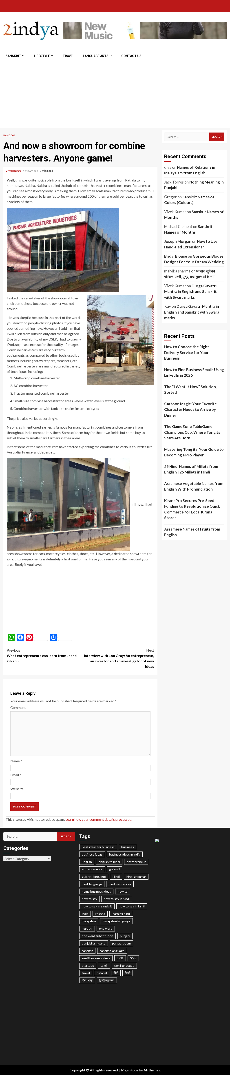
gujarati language (94, 876)
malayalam (89, 921)
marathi (87, 928)
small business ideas (96, 958)
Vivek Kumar (14, 171)
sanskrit (87, 951)
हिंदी (116, 973)
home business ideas (96, 891)
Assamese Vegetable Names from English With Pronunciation (193, 486)
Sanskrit (13, 56)
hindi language (92, 884)
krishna (100, 914)
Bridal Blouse (175, 256)
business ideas (92, 854)
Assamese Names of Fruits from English (192, 532)
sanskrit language (112, 951)
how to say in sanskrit (97, 906)
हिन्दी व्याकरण (106, 980)
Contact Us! (131, 56)
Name (16, 761)
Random (9, 135)
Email (15, 775)
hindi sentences (120, 884)
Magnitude (129, 1070)
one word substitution (97, 936)
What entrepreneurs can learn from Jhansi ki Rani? (42, 655)
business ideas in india (124, 854)
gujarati (114, 869)
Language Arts (95, 56)
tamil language (124, 965)
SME (133, 958)
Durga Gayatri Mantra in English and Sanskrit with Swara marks (190, 291)
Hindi (116, 876)
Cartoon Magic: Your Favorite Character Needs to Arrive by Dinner (190, 409)
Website (17, 789)
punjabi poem (121, 943)
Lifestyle (42, 56)
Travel (68, 56)
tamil (104, 965)
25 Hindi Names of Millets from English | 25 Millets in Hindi (191, 469)
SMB (120, 958)
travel (86, 973)
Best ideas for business (98, 847)
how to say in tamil (132, 906)
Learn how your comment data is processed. (98, 819)
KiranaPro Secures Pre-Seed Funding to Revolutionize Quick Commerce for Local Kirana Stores (192, 509)
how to (123, 891)
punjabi (125, 936)
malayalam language (116, 921)
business (127, 847)
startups (88, 965)
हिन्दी (127, 973)
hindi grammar (136, 876)
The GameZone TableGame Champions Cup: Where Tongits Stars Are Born (192, 432)
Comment (19, 707)
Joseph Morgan (177, 241)
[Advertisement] (115, 96)
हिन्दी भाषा (87, 980)
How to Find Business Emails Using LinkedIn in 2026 (194, 372)
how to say (89, 899)
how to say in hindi (117, 899)
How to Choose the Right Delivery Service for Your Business (186, 352)
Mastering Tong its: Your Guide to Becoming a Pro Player (194, 452)
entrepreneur (136, 862)
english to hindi (109, 862)
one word (105, 928)
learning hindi (121, 914)
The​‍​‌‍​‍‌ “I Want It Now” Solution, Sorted (190, 389)
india (85, 914)
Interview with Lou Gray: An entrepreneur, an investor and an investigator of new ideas (119, 658)
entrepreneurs (92, 869)
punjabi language (93, 943)
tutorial (102, 973)
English (87, 862)
